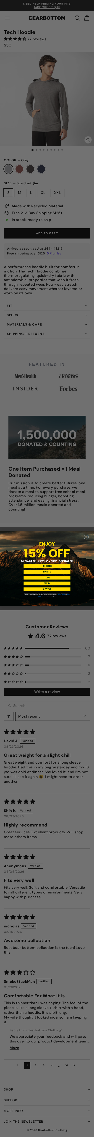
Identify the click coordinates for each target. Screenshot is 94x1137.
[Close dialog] (86, 537)
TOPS (47, 577)
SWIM (47, 583)
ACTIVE (47, 589)
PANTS (47, 571)
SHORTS (47, 565)
